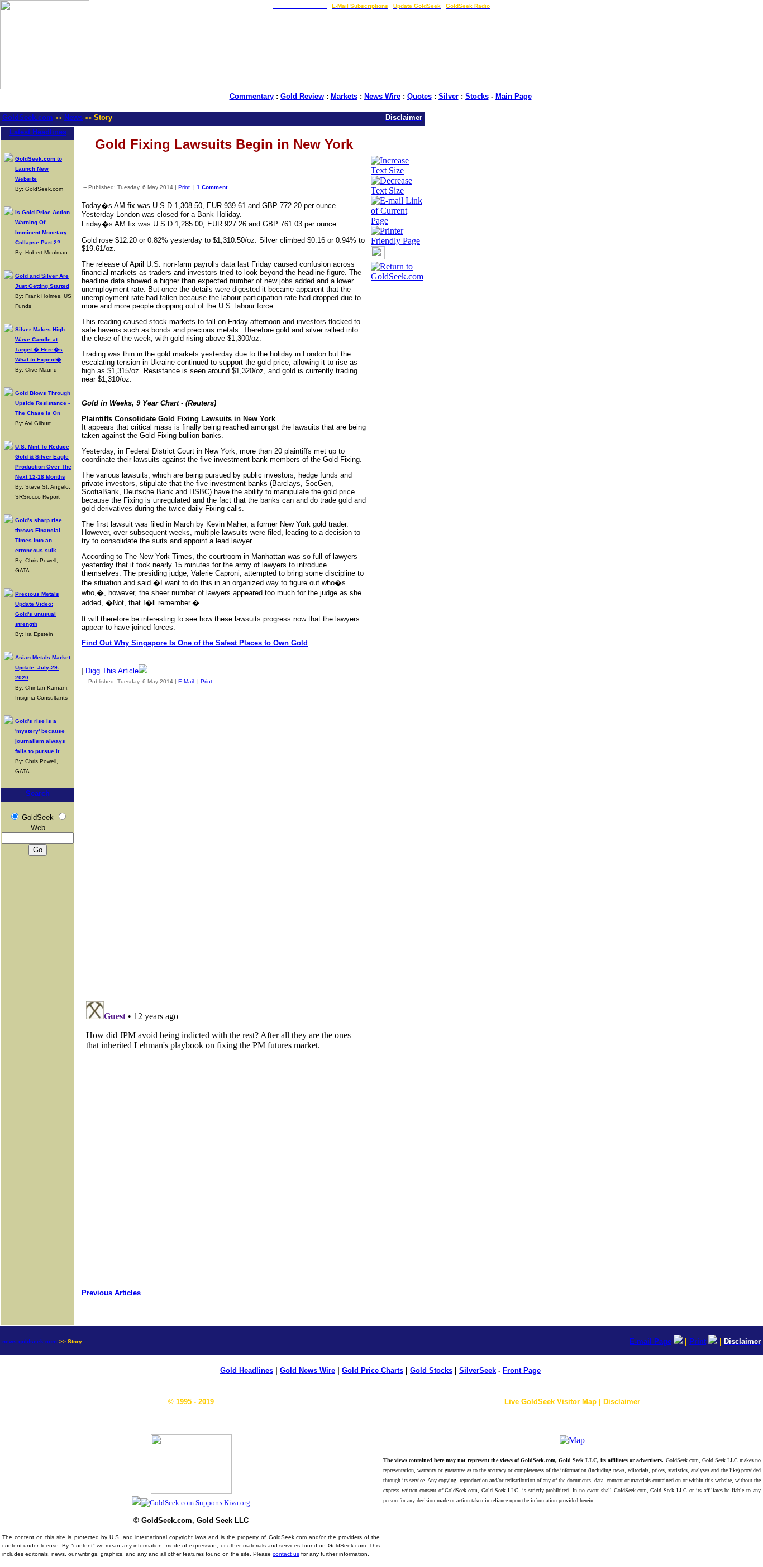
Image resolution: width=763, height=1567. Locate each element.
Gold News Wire (307, 1370)
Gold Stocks (431, 1370)
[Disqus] (224, 840)
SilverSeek (477, 1370)
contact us (286, 1554)
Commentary (252, 96)
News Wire (382, 96)
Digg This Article (112, 671)
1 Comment (212, 187)
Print (184, 187)
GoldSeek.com (27, 117)
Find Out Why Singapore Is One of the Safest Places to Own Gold (195, 643)
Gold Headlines (246, 1370)
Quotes (419, 96)
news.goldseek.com (29, 1341)
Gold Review (302, 96)
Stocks (477, 96)
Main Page (513, 96)
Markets (344, 96)
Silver (448, 96)
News (73, 117)
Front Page (522, 1370)
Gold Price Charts (372, 1370)
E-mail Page (650, 1341)
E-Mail (186, 681)
